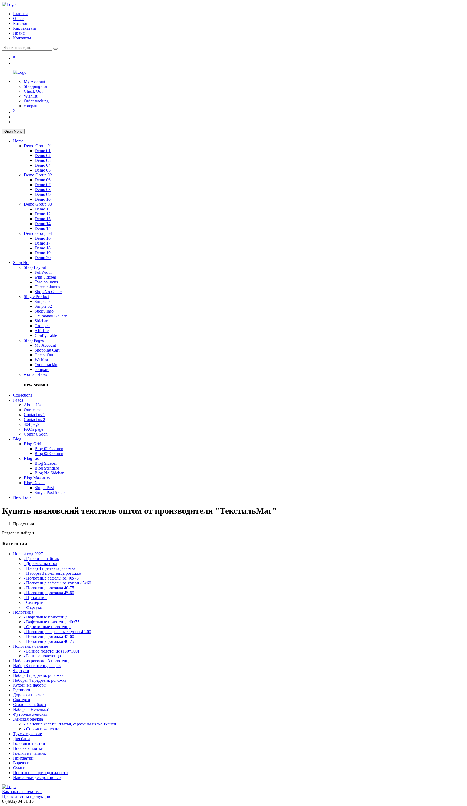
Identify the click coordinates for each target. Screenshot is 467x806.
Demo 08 (43, 189)
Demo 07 (43, 184)
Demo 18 (43, 248)
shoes (42, 374)
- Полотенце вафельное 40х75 (51, 578)
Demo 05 (43, 170)
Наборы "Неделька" (31, 709)
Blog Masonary (37, 478)
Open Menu (13, 131)
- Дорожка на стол (40, 563)
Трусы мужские (27, 733)
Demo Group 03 (38, 204)
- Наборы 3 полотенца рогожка (52, 573)
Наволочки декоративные (37, 777)
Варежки (21, 763)
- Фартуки (33, 607)
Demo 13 (43, 218)
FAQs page (33, 429)
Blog (17, 439)
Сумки (19, 767)
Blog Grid (32, 444)
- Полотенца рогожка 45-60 (49, 636)
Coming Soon (36, 434)
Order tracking (36, 101)
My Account (34, 81)
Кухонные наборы (29, 685)
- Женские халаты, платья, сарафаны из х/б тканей (70, 724)
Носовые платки (28, 748)
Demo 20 (43, 257)
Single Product (36, 296)
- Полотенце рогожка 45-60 (49, 592)
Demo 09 (43, 194)
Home (18, 141)
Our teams (32, 409)
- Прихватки (35, 597)
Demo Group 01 (38, 145)
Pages (18, 400)
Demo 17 (43, 243)
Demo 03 (43, 160)
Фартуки (21, 670)
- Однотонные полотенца (47, 626)
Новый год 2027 (28, 553)
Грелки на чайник (29, 753)
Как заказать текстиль (22, 791)
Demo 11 (42, 209)
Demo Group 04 (38, 233)
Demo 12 (43, 214)
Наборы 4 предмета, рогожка (39, 680)
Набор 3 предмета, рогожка (38, 675)
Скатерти (21, 699)
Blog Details (34, 482)
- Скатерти (34, 602)
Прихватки (23, 758)
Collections (22, 395)
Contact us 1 (34, 414)
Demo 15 (43, 228)
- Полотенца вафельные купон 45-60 (57, 631)
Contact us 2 (34, 419)
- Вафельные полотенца (46, 617)
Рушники (21, 690)
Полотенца (23, 612)
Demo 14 (43, 223)
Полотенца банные (30, 646)
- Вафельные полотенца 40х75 (51, 622)
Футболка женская (30, 714)
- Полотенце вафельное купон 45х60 (57, 583)
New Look (22, 497)
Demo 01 (43, 150)
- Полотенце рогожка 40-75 (49, 588)
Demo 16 (43, 238)
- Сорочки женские (41, 729)
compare (31, 105)
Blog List (32, 458)
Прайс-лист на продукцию (26, 796)
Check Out (33, 91)
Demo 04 (43, 165)
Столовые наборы (29, 704)
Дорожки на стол (29, 695)
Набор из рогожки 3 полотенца (42, 660)
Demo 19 (43, 252)
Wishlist (30, 96)
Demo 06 (43, 180)
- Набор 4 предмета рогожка (50, 568)
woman (30, 374)
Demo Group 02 (38, 175)
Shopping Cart (36, 86)
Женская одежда (28, 719)
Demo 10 (43, 199)
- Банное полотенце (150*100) (51, 651)
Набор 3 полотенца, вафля (37, 665)
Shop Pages (34, 340)
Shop (21, 262)
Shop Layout (35, 267)
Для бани (21, 738)
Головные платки (29, 743)
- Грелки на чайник (41, 558)
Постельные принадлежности (40, 772)
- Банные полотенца (42, 656)
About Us (32, 405)
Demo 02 (43, 155)
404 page (31, 424)
